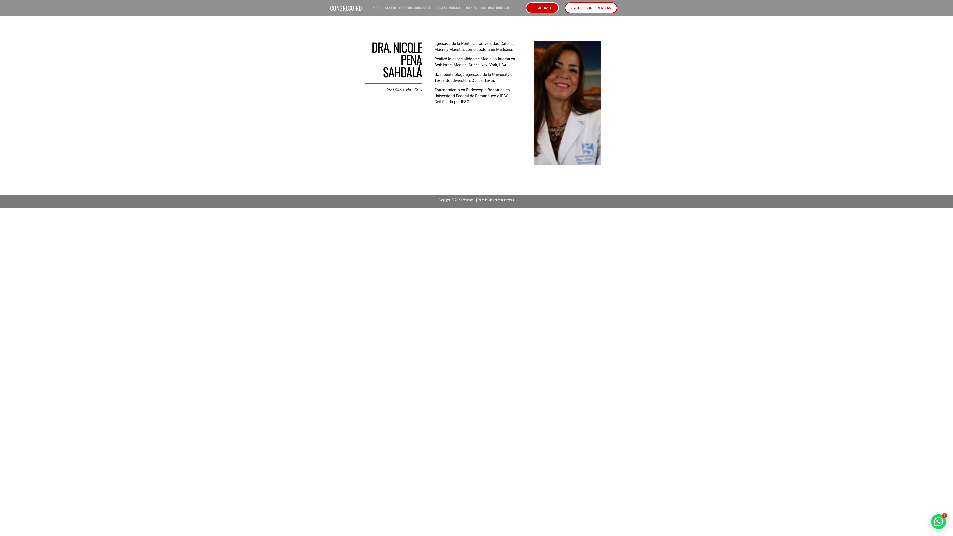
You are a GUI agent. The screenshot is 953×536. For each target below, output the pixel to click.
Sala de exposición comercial (408, 7)
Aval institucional (495, 7)
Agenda (470, 7)
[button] (938, 521)
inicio (376, 7)
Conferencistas (448, 7)
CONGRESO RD (346, 7)
